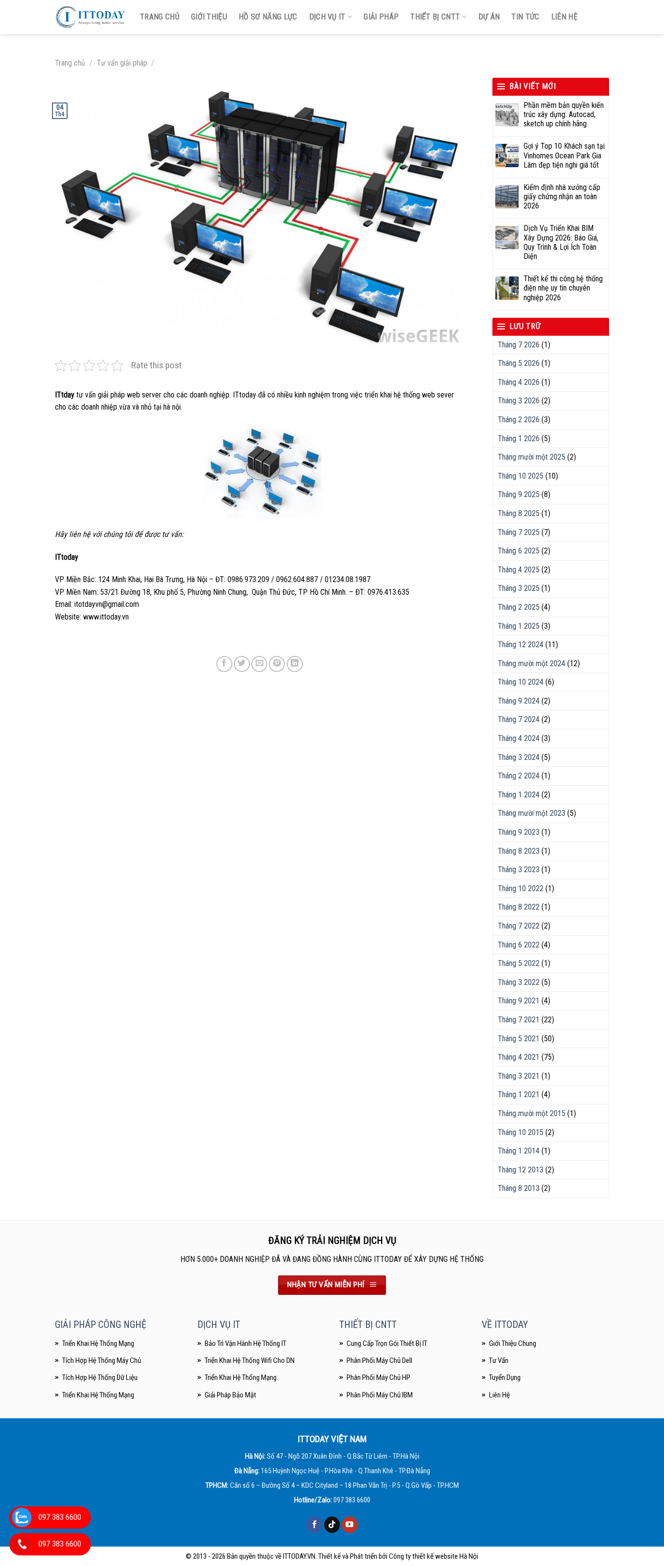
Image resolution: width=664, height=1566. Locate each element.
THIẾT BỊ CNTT (368, 1324)
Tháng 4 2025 (519, 569)
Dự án (489, 16)
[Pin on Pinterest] (277, 664)
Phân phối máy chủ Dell (379, 1360)
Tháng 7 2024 (519, 719)
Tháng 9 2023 (519, 832)
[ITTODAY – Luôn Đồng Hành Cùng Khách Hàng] (90, 17)
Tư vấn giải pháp (122, 63)
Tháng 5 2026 (519, 363)
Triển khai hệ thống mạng (241, 1377)
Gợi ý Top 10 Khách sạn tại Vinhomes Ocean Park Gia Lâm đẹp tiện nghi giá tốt (564, 155)
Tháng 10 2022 (520, 888)
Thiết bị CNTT (435, 16)
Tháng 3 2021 (519, 1076)
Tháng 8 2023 (519, 851)
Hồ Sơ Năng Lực (268, 16)
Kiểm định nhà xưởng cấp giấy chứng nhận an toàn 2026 (562, 196)
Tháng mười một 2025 (531, 457)
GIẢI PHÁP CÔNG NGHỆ (100, 1324)
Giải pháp (381, 16)
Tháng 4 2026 (519, 382)
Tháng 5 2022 (519, 963)
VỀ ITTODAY (505, 1324)
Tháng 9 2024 (519, 701)
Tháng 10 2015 (520, 1132)
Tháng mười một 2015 (531, 1113)
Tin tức (525, 16)
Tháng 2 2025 (519, 607)
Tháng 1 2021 (519, 1094)
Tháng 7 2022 (519, 925)
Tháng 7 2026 (519, 344)
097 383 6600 (351, 1500)
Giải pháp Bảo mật (230, 1395)
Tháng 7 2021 (519, 1019)
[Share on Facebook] (224, 664)
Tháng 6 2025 (519, 550)
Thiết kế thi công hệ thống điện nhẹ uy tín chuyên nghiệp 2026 (563, 288)
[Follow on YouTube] (350, 1524)
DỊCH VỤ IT (218, 1324)
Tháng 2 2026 (519, 419)
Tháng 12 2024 (520, 644)
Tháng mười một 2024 (531, 663)
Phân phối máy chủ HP (378, 1377)
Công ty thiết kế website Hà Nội (433, 1556)
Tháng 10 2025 (520, 476)
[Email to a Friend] (259, 664)
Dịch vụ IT (327, 16)
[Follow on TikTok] (332, 1524)
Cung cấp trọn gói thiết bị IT (387, 1343)
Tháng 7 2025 (519, 532)
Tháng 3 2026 (519, 400)
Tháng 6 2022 (519, 944)
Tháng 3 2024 (519, 757)
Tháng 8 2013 (519, 1188)
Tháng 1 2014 (519, 1150)
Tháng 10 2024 (520, 682)
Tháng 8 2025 (519, 513)
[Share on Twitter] (242, 664)
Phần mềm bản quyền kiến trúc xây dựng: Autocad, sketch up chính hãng (564, 114)
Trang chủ (159, 16)
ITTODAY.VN (299, 1556)
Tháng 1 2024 (519, 794)
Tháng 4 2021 (519, 1057)
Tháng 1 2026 (519, 438)
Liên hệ (564, 16)
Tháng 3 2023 (519, 869)
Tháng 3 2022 (519, 982)
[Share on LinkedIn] (295, 664)
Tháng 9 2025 (519, 494)
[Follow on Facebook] (314, 1524)
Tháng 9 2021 (519, 1000)
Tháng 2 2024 (519, 775)
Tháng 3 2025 (519, 588)
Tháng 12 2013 (520, 1169)
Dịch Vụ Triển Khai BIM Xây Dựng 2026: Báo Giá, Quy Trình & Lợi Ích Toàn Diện (561, 242)
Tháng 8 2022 (519, 907)
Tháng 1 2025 (519, 626)
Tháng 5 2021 (519, 1038)
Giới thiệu (209, 16)
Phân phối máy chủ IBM (380, 1395)
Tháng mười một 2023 (531, 813)
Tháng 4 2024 (519, 738)
